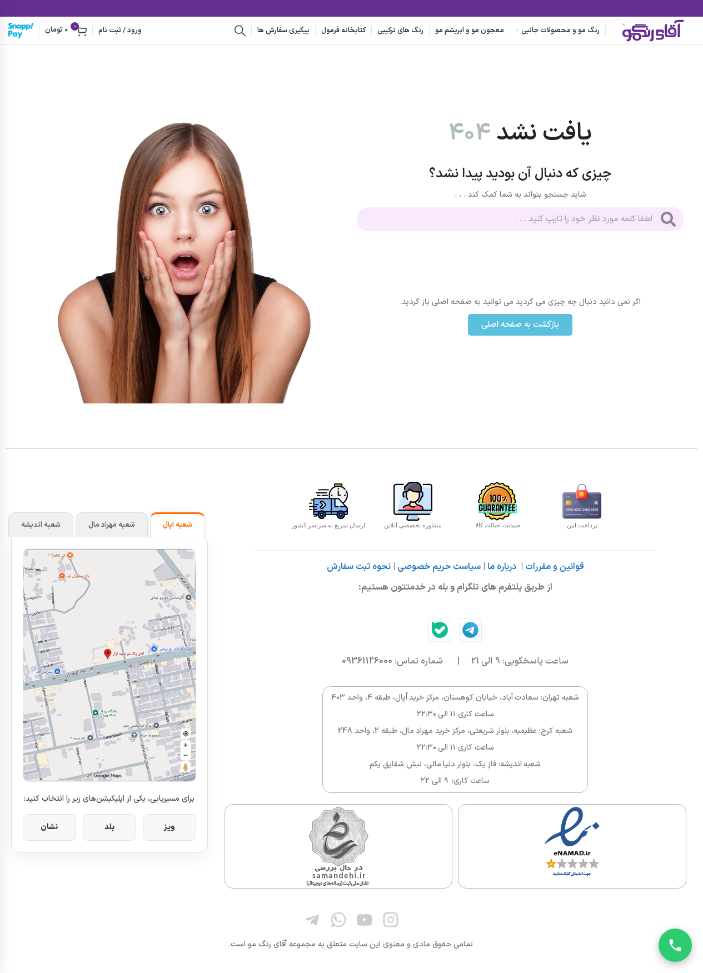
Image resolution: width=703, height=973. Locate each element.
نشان (49, 827)
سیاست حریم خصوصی (439, 566)
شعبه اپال (177, 525)
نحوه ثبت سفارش (359, 566)
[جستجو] (240, 30)
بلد (109, 827)
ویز (169, 827)
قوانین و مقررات (554, 566)
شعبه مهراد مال (111, 525)
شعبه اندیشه (41, 525)
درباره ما (501, 566)
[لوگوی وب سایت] (653, 30)
